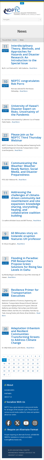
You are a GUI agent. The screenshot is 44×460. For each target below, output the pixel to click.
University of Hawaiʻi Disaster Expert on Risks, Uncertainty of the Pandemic (25, 110)
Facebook (8, 423)
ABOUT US (8, 397)
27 (9, 367)
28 (14, 367)
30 (23, 367)
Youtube (26, 423)
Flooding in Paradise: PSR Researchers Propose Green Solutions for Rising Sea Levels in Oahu (26, 264)
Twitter (17, 423)
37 (18, 371)
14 (23, 360)
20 (14, 364)
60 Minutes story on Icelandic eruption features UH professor (26, 236)
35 (9, 371)
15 (28, 360)
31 (28, 367)
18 (4, 364)
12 (14, 360)
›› (8, 375)
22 (23, 364)
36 (14, 371)
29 (18, 367)
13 (18, 360)
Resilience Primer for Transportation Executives (25, 292)
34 (4, 371)
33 (37, 367)
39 (28, 371)
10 (4, 360)
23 (28, 364)
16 (33, 360)
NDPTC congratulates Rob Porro (25, 82)
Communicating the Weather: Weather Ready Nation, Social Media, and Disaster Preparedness (24, 168)
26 (4, 367)
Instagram (35, 423)
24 (33, 364)
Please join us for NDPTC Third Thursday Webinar (26, 137)
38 (23, 371)
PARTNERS (7, 393)
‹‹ (4, 356)
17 (37, 360)
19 (9, 364)
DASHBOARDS (9, 390)
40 (33, 371)
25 (37, 364)
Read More (33, 68)
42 (4, 375)
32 (33, 367)
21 (18, 364)
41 (37, 371)
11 (9, 360)
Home (14, 40)
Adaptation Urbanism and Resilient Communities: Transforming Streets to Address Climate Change (25, 335)
